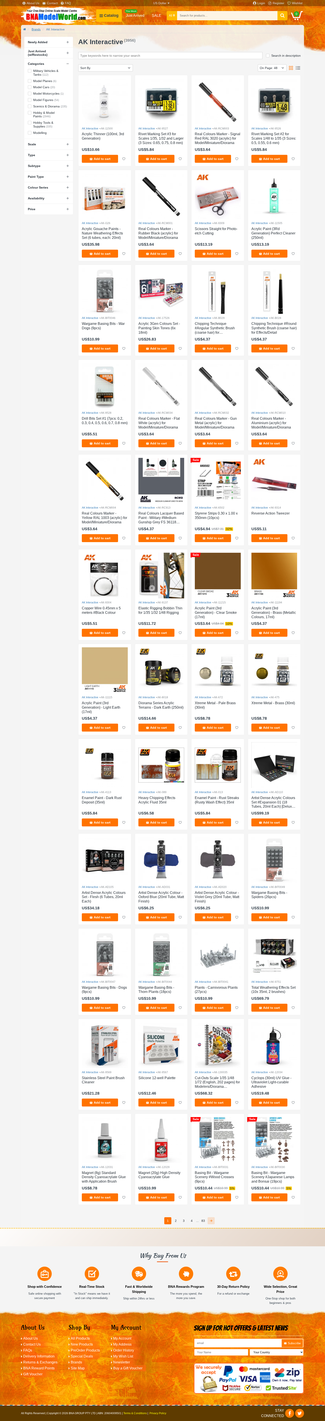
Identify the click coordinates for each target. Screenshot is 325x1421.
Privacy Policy (157, 1413)
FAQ (68, 3)
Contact (52, 3)
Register (278, 3)
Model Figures (46, 100)
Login (261, 3)
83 (203, 1221)
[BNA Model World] (58, 15)
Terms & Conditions (135, 1413)
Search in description (286, 55)
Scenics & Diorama (50, 106)
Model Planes (44, 81)
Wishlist (297, 3)
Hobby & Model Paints (44, 114)
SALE (156, 15)
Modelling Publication (44, 134)
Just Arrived (135, 13)
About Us (33, 3)
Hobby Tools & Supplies (43, 124)
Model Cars (44, 87)
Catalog (111, 15)
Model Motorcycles (48, 93)
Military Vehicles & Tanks (45, 72)
